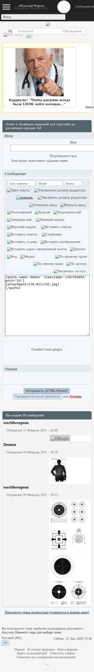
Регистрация (61, 24)
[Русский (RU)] (11, 638)
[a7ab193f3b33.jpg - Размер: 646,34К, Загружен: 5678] (62, 566)
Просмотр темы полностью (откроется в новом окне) (47, 612)
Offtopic (62, 438)
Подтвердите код (63, 156)
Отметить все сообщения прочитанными (46, 657)
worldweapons (16, 422)
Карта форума (68, 649)
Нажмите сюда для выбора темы (38, 632)
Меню (63, 6)
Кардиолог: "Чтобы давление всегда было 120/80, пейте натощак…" (39, 102)
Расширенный (90, 31)
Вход (7, 17)
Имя (73, 142)
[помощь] (24, 197)
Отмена (75, 396)
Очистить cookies (62, 653)
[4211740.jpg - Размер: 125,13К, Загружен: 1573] (59, 539)
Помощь (83, 24)
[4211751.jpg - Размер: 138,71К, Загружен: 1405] (78, 539)
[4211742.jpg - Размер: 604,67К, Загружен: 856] (59, 470)
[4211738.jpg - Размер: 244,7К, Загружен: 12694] (78, 513)
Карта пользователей (32, 653)
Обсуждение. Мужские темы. (31, 7)
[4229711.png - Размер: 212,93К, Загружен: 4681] (78, 593)
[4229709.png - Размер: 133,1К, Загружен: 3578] (59, 593)
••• (47, 665)
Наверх (19, 649)
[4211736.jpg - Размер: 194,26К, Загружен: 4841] (59, 513)
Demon (9, 444)
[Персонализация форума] (29, 36)
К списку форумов (41, 649)
